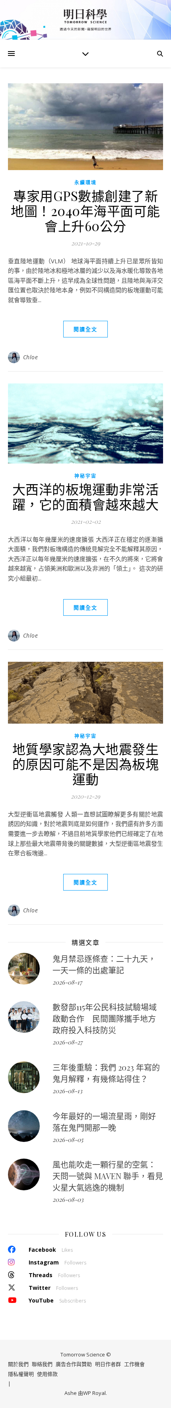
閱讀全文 (85, 329)
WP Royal (94, 1393)
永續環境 (85, 182)
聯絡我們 (42, 1364)
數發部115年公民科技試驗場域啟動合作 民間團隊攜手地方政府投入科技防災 (104, 1018)
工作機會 (134, 1364)
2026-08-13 (67, 1091)
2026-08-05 (67, 1140)
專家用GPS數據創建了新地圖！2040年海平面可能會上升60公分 (85, 210)
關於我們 (18, 1364)
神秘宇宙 (85, 476)
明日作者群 (108, 1364)
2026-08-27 (67, 1042)
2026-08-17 (67, 982)
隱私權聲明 (21, 1373)
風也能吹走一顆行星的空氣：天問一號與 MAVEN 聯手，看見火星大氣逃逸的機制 (107, 1176)
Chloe (30, 357)
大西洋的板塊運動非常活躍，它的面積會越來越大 (85, 496)
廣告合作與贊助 (74, 1364)
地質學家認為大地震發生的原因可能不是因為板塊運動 (85, 763)
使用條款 (47, 1373)
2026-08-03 (68, 1199)
